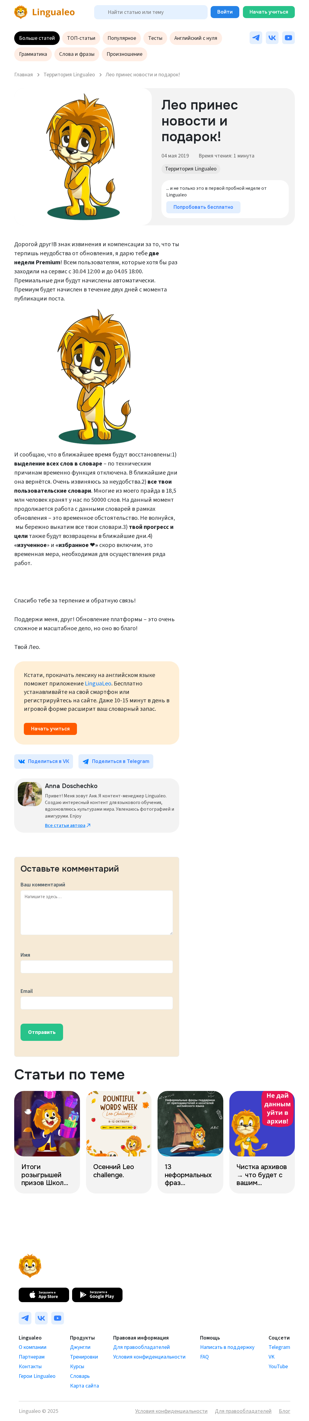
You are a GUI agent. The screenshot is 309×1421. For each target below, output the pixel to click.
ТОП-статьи (81, 38)
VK (272, 1357)
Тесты (155, 38)
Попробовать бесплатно (203, 207)
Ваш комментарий (43, 885)
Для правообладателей (141, 1347)
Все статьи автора (65, 825)
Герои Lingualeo (37, 1376)
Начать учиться (269, 12)
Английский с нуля (195, 38)
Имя (25, 955)
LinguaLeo (98, 683)
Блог (284, 1411)
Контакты (30, 1366)
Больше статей (37, 38)
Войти (225, 12)
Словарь (80, 1376)
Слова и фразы (76, 54)
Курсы (77, 1366)
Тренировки (84, 1357)
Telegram (279, 1347)
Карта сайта (84, 1386)
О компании (32, 1347)
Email (27, 991)
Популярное (121, 38)
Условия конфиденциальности (149, 1357)
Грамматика (33, 54)
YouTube (278, 1366)
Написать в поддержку (227, 1347)
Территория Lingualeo (191, 169)
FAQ (204, 1357)
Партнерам (32, 1357)
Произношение (124, 54)
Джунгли (80, 1347)
